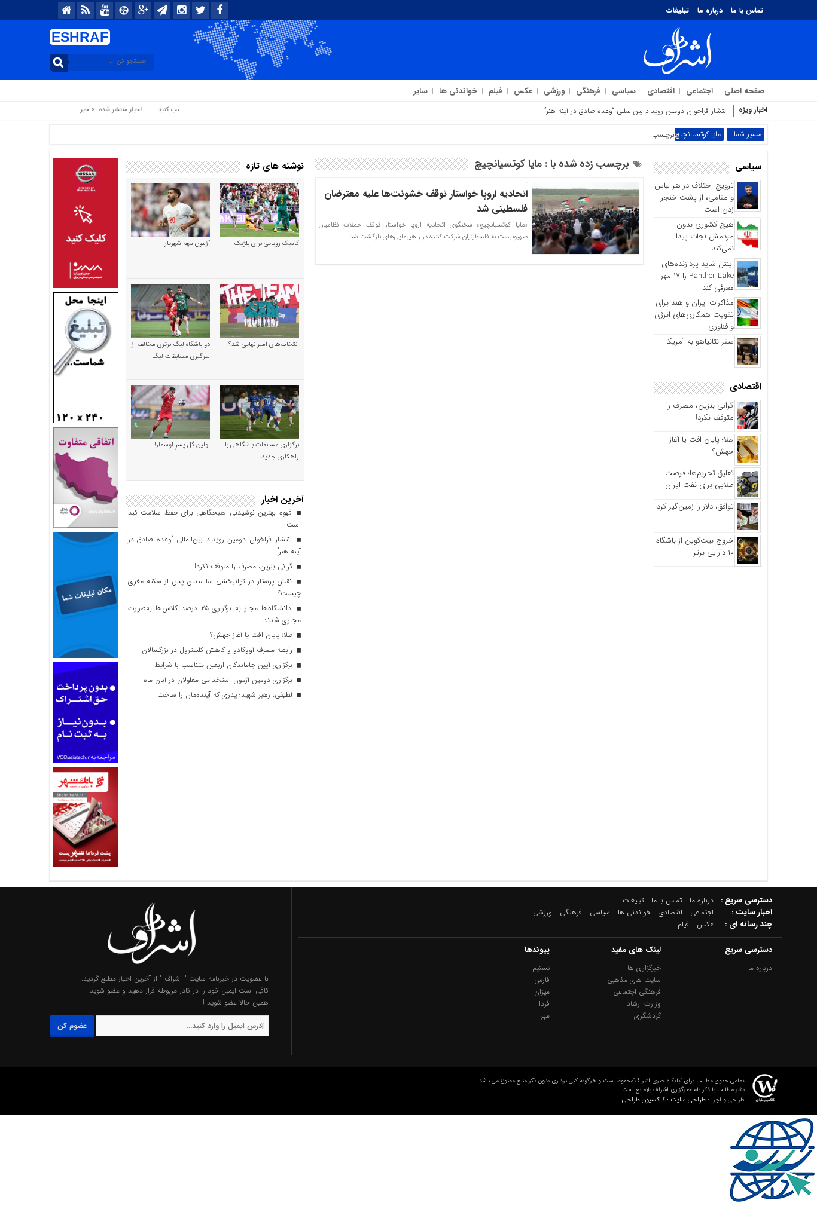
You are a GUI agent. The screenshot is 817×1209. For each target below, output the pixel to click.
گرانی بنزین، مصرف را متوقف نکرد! (700, 411)
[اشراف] (152, 966)
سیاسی (624, 91)
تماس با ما (747, 10)
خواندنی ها (458, 91)
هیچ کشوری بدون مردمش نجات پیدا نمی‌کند (705, 236)
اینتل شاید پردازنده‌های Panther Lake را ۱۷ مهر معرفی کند (697, 276)
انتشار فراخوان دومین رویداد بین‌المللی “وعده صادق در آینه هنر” (636, 111)
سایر (421, 91)
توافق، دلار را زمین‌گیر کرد (695, 506)
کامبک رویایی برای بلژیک (266, 243)
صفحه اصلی (744, 91)
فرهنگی (588, 91)
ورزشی (554, 91)
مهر (545, 1015)
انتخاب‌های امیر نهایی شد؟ (263, 344)
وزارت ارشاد (644, 1003)
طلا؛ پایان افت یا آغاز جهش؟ (701, 445)
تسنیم (541, 968)
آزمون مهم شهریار (187, 243)
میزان (542, 991)
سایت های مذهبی (634, 979)
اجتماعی (699, 91)
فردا (544, 1003)
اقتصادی (661, 91)
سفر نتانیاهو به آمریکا (700, 341)
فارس (542, 979)
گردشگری (647, 1015)
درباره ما (710, 10)
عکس (523, 91)
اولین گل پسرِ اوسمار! (182, 445)
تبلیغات (677, 10)
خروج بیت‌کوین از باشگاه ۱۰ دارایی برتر (695, 546)
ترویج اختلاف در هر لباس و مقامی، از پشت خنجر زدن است (694, 197)
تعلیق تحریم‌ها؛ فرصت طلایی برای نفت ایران (699, 479)
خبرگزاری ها (644, 968)
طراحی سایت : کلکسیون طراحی (664, 1100)
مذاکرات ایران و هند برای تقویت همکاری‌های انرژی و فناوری (694, 314)
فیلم (495, 91)
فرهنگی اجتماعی (637, 991)
